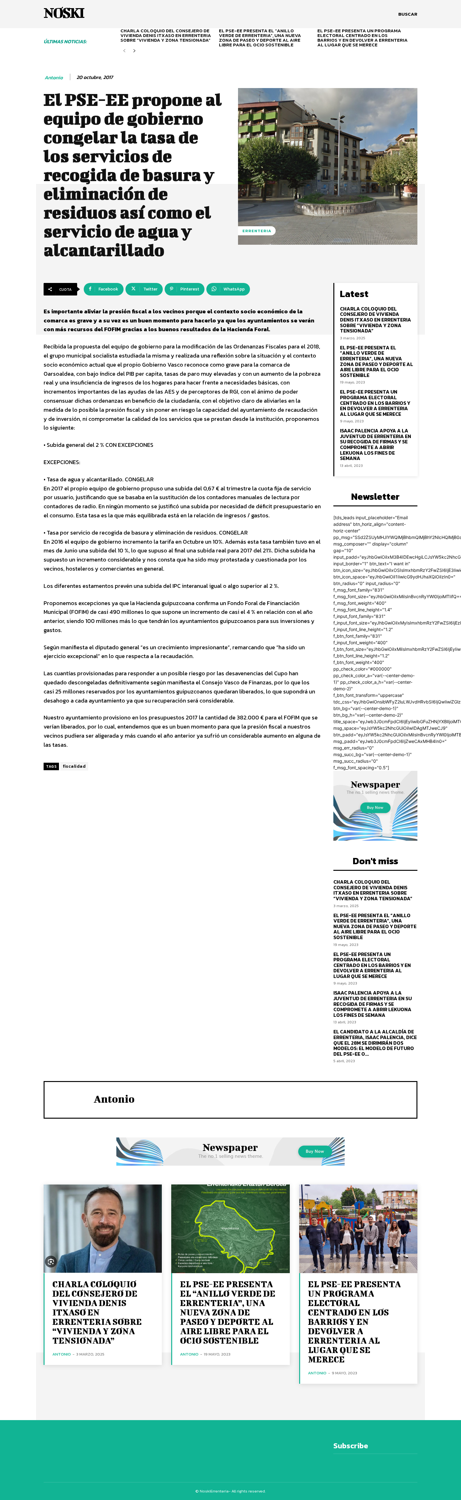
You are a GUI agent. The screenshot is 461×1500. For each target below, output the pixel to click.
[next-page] (134, 51)
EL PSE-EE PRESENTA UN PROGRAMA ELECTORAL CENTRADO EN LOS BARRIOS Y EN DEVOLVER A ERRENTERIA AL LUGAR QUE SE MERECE (362, 37)
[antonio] (69, 1099)
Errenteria (256, 231)
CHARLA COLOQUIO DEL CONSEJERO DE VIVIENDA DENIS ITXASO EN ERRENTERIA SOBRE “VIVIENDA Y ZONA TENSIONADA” (165, 35)
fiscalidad (74, 766)
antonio (54, 78)
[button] (407, 14)
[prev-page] (124, 51)
